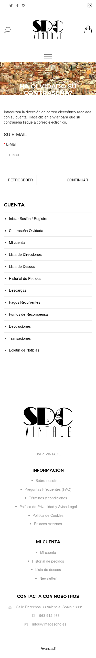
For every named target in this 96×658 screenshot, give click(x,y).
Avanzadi (48, 648)
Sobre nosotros (48, 480)
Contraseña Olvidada (26, 230)
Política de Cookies (48, 515)
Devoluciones (20, 326)
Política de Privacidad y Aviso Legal (48, 506)
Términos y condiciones (48, 497)
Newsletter (48, 578)
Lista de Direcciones (25, 254)
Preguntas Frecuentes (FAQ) (48, 489)
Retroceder (20, 179)
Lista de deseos (48, 569)
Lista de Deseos (22, 266)
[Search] (6, 30)
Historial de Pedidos (25, 278)
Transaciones (20, 338)
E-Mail (11, 144)
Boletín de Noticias (24, 350)
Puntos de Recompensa (28, 314)
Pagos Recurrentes (24, 302)
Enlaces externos (48, 523)
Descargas (17, 290)
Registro (40, 218)
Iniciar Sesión (20, 218)
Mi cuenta (17, 242)
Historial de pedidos (48, 561)
